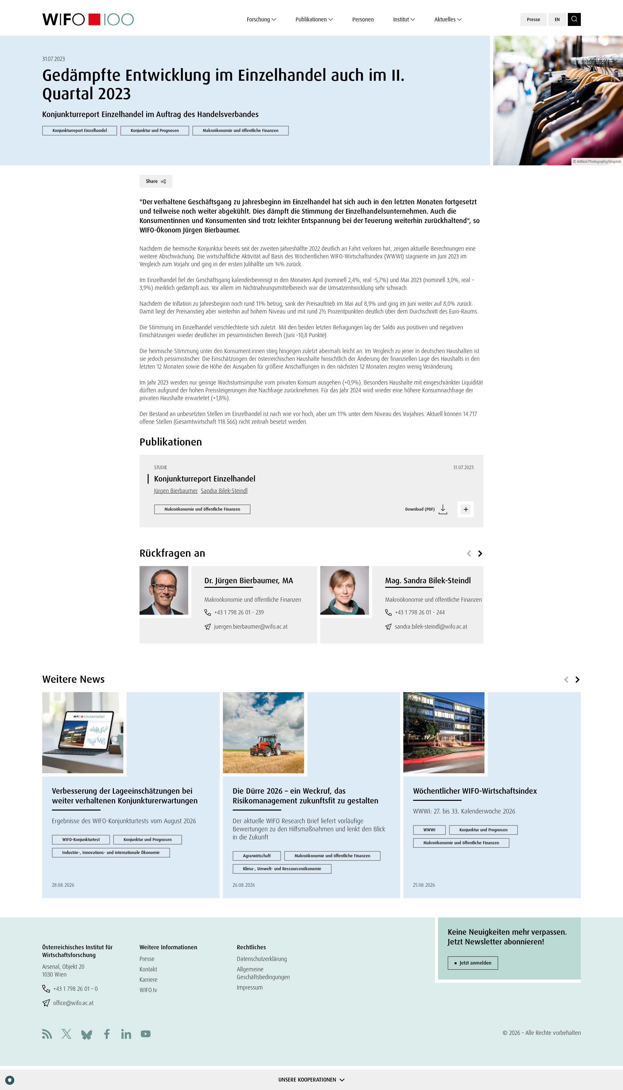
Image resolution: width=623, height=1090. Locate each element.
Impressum (250, 987)
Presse (533, 19)
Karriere (148, 979)
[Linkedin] (126, 1034)
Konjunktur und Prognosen (155, 130)
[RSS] (47, 1034)
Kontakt (148, 969)
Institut (401, 19)
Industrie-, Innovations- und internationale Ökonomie (111, 852)
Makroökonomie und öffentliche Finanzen (240, 130)
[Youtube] (146, 1034)
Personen (363, 19)
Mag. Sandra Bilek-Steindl (428, 580)
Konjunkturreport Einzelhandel (80, 130)
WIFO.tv (148, 990)
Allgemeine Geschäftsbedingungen (263, 973)
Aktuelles (445, 19)
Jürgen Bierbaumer (176, 490)
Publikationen (311, 19)
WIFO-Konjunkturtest (81, 839)
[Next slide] (480, 553)
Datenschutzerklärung (262, 959)
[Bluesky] (86, 1034)
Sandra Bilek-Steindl (224, 490)
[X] (66, 1034)
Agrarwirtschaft (257, 856)
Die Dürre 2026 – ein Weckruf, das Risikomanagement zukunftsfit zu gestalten (305, 796)
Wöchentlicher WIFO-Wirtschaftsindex (475, 791)
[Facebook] (107, 1034)
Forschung (258, 19)
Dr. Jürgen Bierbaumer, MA (248, 580)
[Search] (574, 19)
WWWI (429, 830)
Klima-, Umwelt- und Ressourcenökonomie (282, 868)
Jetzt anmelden (475, 963)
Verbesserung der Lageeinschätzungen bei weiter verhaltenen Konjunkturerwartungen (125, 796)
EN (557, 19)
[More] (466, 509)
